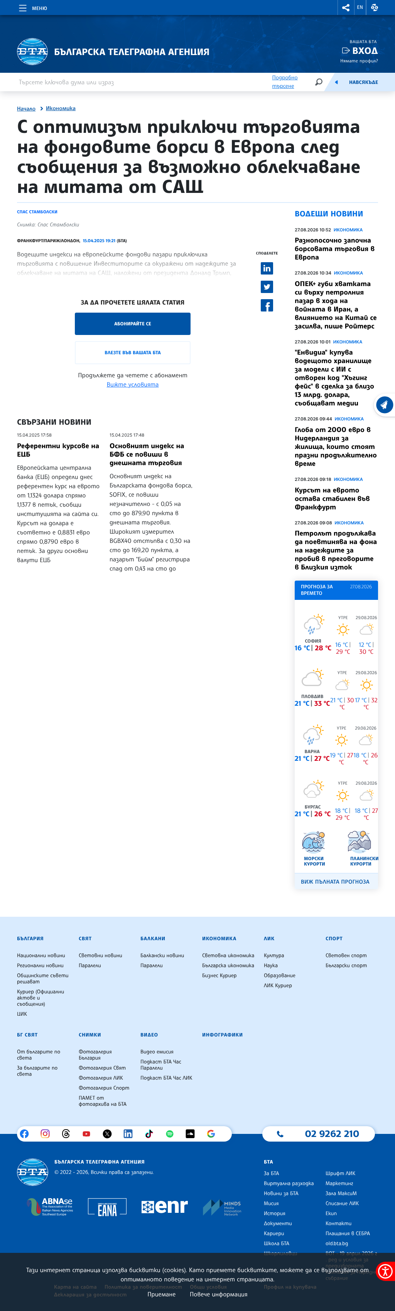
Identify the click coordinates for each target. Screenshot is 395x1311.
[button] (346, 7)
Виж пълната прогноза (335, 882)
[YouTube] (89, 1134)
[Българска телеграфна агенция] (32, 1172)
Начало (26, 109)
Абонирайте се (132, 323)
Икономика (61, 108)
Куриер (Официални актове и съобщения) (40, 998)
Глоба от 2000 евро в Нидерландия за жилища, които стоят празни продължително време (336, 446)
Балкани (152, 939)
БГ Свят (27, 1035)
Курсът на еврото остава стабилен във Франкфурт (332, 498)
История (274, 1214)
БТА (268, 1162)
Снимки (90, 1035)
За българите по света (37, 1071)
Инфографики (222, 1035)
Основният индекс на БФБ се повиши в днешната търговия (147, 454)
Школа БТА (276, 1244)
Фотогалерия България (95, 1055)
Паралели (90, 966)
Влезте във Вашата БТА (132, 352)
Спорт (334, 939)
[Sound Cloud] (193, 1134)
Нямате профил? (359, 61)
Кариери (274, 1234)
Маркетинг (339, 1183)
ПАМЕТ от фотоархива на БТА (103, 1101)
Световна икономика (228, 956)
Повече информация (219, 1294)
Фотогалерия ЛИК (101, 1078)
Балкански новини (162, 956)
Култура (274, 956)
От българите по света (38, 1055)
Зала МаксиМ (341, 1193)
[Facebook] (27, 1134)
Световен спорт (346, 956)
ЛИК (269, 939)
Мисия (271, 1203)
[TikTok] (152, 1134)
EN (360, 7)
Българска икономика (228, 966)
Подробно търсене (284, 81)
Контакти (338, 1224)
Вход (365, 50)
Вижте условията (133, 384)
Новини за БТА (281, 1193)
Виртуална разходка (289, 1183)
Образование (279, 976)
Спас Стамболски (37, 211)
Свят (85, 939)
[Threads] (69, 1134)
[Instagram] (48, 1134)
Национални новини (41, 956)
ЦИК (22, 1014)
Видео (149, 1035)
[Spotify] (172, 1134)
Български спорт (346, 966)
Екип (331, 1214)
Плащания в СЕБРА (348, 1234)
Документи (278, 1224)
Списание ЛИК (342, 1203)
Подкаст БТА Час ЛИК (166, 1078)
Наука (271, 966)
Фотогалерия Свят (102, 1068)
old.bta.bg (337, 1244)
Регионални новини (40, 966)
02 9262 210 (332, 1133)
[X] (110, 1134)
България (30, 939)
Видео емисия (157, 1052)
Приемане (161, 1294)
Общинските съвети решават (43, 979)
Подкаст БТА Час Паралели (160, 1065)
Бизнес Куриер (219, 976)
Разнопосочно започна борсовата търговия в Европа (335, 248)
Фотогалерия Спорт (104, 1088)
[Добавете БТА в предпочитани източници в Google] (214, 1134)
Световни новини (100, 956)
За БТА (271, 1173)
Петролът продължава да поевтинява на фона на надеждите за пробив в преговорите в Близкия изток (336, 550)
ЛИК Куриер (278, 986)
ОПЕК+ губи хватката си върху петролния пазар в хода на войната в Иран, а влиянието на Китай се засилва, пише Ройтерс (336, 305)
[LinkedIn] (131, 1134)
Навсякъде (363, 82)
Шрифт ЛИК (340, 1173)
